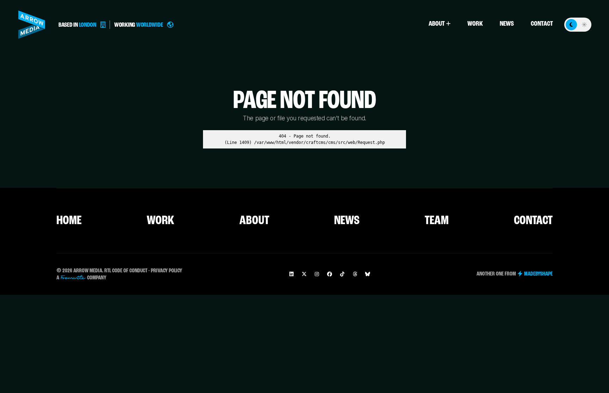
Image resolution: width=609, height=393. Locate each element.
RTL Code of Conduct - (127, 271)
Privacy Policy (166, 271)
